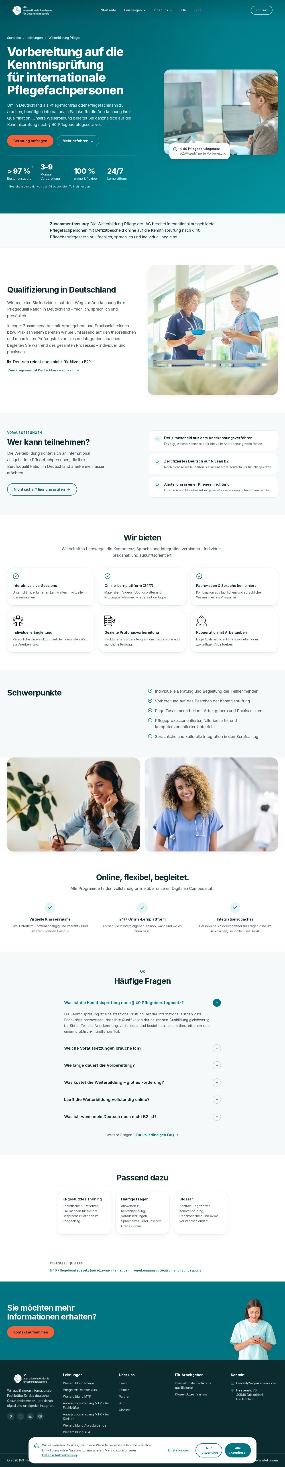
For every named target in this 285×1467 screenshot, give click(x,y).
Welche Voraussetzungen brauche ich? (102, 1048)
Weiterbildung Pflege (78, 1383)
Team (123, 1383)
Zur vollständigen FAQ (154, 1135)
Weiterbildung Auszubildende (84, 1425)
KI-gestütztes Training (191, 1394)
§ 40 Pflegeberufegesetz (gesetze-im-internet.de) (89, 1270)
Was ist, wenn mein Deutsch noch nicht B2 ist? (110, 1116)
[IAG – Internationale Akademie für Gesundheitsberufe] (32, 10)
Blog (198, 10)
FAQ (184, 10)
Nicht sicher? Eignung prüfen (39, 489)
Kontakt (262, 10)
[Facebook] (10, 1416)
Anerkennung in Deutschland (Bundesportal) (169, 1270)
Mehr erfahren (75, 141)
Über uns (161, 10)
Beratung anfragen (30, 141)
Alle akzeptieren (237, 1450)
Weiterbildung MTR (77, 1396)
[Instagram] (20, 1416)
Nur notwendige (209, 1450)
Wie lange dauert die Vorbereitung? (99, 1065)
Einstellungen (178, 1450)
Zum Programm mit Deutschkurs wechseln (41, 370)
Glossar (124, 1410)
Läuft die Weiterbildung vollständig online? (106, 1099)
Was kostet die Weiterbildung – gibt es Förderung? (114, 1082)
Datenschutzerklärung (59, 1455)
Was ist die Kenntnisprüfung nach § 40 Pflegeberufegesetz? (124, 1002)
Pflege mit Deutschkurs (80, 1390)
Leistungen (133, 10)
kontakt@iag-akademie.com (256, 1383)
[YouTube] (40, 1416)
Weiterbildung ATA (76, 1432)
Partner (124, 1396)
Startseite (108, 10)
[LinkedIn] (30, 1416)
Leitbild (124, 1390)
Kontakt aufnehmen (30, 1332)
